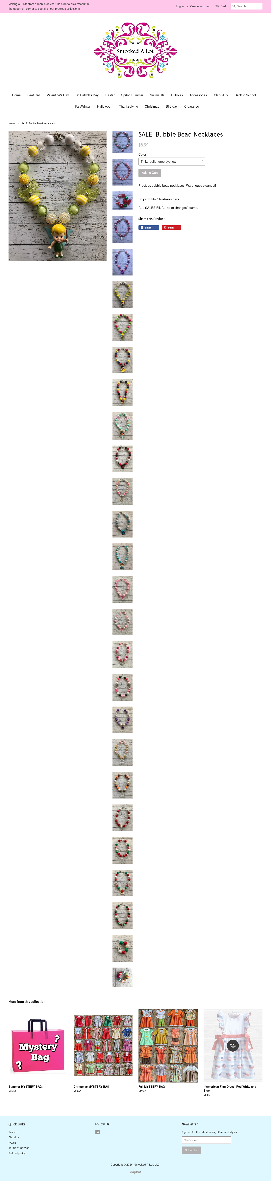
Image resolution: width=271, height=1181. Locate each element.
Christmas (152, 106)
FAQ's (12, 1143)
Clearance (191, 106)
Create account (199, 6)
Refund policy (17, 1153)
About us (14, 1137)
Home (16, 95)
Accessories (198, 95)
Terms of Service (19, 1148)
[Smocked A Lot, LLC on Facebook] (97, 1133)
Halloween (104, 106)
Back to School (245, 95)
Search (13, 1132)
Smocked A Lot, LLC (147, 1164)
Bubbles (177, 95)
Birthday (172, 106)
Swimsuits (157, 95)
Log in (180, 6)
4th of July (221, 95)
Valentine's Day (58, 95)
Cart (223, 6)
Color (142, 154)
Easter (109, 95)
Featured (33, 95)
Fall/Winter (82, 106)
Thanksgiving (128, 106)
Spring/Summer (132, 95)
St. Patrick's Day (87, 95)
